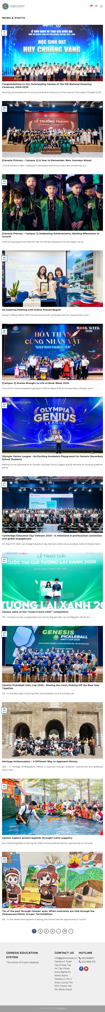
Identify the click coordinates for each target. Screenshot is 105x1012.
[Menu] (101, 6)
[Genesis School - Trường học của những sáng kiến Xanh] (13, 6)
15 (65, 931)
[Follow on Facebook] (81, 968)
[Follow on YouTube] (86, 968)
